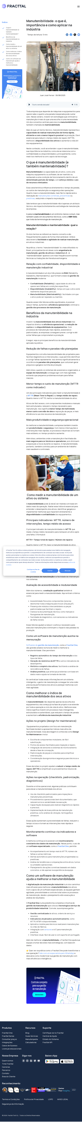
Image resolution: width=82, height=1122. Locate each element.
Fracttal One (7, 1033)
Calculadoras (30, 1042)
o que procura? (18, 11)
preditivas (30, 198)
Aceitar (50, 571)
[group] (53, 105)
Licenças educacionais (11, 1049)
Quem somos (7, 1060)
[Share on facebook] (71, 34)
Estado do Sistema (51, 1039)
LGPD (50, 1099)
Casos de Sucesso (9, 1045)
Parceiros (6, 1070)
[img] (72, 104)
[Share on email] (79, 34)
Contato (5, 1073)
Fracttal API (47, 1042)
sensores (48, 929)
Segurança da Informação (13, 1104)
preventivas (65, 195)
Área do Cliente (8, 1076)
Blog (27, 1033)
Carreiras (6, 1067)
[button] (29, 105)
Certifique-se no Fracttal (53, 1033)
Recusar (67, 571)
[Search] (68, 15)
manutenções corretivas (48, 195)
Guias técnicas (31, 1036)
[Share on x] (75, 34)
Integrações (7, 1042)
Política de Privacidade (34, 1099)
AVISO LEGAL (62, 1099)
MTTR (30, 395)
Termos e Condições (11, 1099)
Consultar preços (9, 1039)
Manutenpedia (31, 1039)
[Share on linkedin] (67, 34)
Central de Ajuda (50, 1036)
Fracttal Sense (8, 1036)
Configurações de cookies (33, 570)
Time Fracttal (7, 1064)
